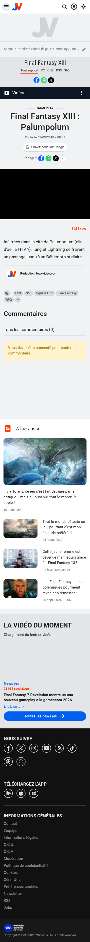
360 (67, 70)
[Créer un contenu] (84, 49)
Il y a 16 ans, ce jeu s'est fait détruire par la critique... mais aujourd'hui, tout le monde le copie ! (40, 497)
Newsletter (13, 893)
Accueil (9, 49)
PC (43, 70)
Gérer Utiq (12, 879)
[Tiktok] (72, 748)
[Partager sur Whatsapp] (44, 80)
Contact (10, 823)
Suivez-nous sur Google (47, 147)
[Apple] (21, 793)
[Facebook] (8, 748)
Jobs (8, 907)
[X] (21, 748)
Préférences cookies (21, 886)
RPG (9, 300)
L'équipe (10, 830)
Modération (13, 858)
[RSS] (59, 748)
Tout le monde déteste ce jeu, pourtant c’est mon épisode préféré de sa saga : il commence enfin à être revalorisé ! (63, 527)
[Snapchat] (21, 761)
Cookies (11, 872)
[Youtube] (46, 748)
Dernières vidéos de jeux (33, 49)
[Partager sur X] (51, 80)
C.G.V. (9, 851)
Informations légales (21, 837)
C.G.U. (9, 844)
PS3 (59, 70)
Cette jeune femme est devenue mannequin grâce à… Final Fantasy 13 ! (64, 557)
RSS (7, 900)
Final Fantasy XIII (45, 62)
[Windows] (33, 793)
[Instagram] (33, 748)
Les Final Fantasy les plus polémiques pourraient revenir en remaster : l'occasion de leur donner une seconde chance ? (64, 588)
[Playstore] (8, 793)
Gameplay (60, 49)
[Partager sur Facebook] (37, 80)
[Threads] (8, 761)
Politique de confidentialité (26, 865)
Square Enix (44, 293)
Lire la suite (12, 706)
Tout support (29, 70)
